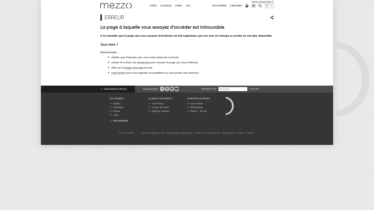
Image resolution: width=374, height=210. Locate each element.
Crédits (249, 133)
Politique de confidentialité (180, 133)
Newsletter (208, 89)
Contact (240, 133)
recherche (143, 62)
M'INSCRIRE (254, 89)
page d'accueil (134, 67)
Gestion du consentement (207, 133)
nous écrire (118, 72)
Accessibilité (228, 133)
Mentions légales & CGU (153, 133)
